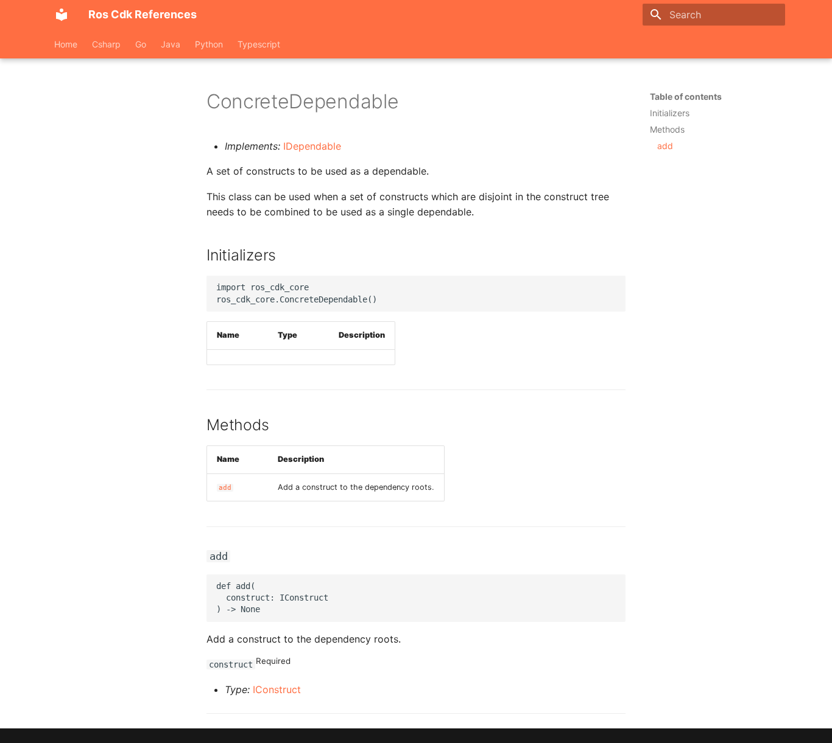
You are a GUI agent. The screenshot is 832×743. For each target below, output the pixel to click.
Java (170, 44)
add (225, 488)
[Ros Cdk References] (61, 14)
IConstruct (277, 689)
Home (65, 44)
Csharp (106, 44)
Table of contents (686, 96)
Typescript (259, 44)
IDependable (312, 146)
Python (209, 44)
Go (140, 44)
